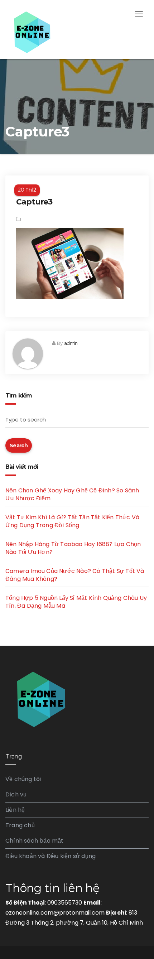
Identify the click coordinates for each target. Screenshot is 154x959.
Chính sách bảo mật (34, 841)
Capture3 (34, 202)
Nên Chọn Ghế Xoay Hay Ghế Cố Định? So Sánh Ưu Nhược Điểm (72, 494)
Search (19, 445)
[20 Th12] (77, 180)
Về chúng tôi (23, 779)
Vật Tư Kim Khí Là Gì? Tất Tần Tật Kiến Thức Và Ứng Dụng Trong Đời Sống (72, 521)
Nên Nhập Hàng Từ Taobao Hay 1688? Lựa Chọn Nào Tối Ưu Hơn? (73, 548)
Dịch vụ (16, 794)
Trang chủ (20, 825)
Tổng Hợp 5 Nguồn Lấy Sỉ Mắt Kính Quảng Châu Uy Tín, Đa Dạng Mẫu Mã (76, 602)
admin (70, 343)
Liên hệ (15, 810)
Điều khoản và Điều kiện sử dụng (50, 856)
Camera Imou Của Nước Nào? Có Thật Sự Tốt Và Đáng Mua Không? (74, 575)
